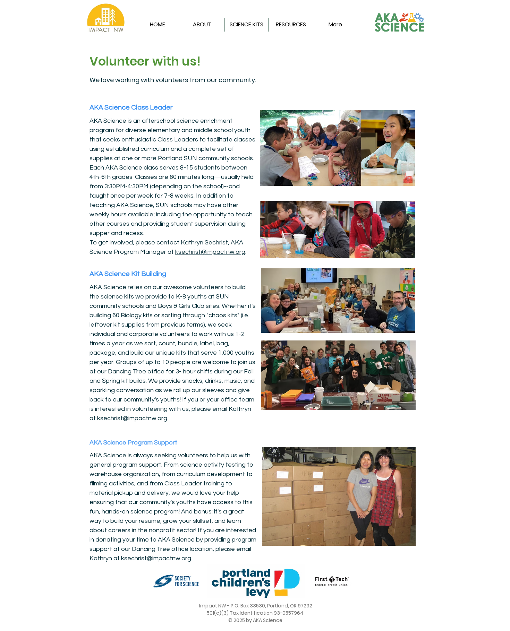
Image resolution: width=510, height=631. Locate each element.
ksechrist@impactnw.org (210, 252)
